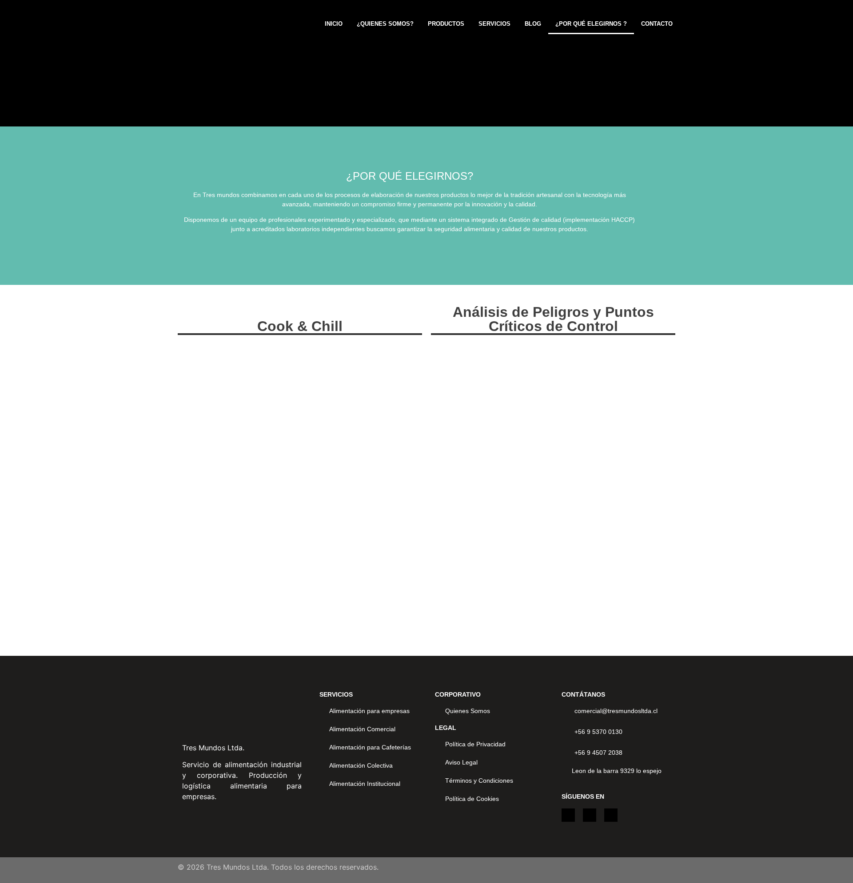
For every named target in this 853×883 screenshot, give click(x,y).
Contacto (657, 23)
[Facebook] (611, 815)
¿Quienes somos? (385, 23)
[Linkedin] (589, 815)
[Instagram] (568, 815)
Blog (533, 23)
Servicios (494, 23)
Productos (446, 23)
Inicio (334, 23)
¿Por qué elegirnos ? (591, 23)
